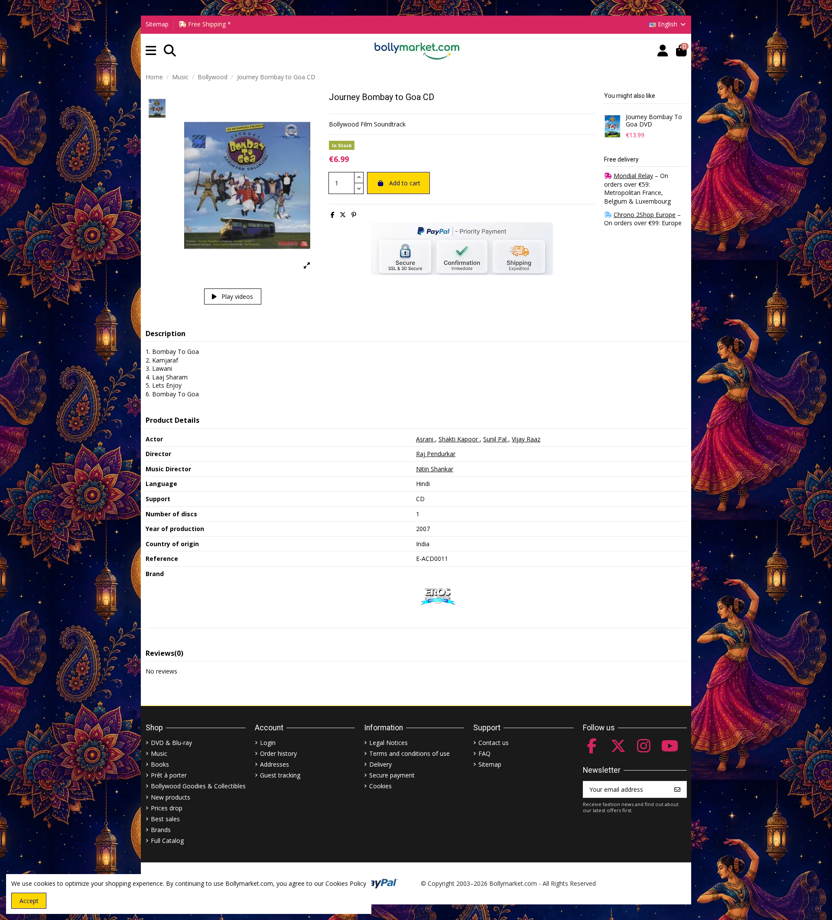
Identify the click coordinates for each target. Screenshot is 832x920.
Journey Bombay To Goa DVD (654, 120)
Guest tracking (280, 775)
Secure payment (392, 775)
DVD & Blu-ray (171, 743)
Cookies (380, 786)
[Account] (662, 50)
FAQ (484, 753)
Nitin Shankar (434, 469)
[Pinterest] (353, 215)
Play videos (236, 296)
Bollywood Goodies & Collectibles (198, 786)
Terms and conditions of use (409, 753)
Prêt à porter (169, 775)
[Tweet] (343, 215)
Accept (29, 901)
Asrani (425, 439)
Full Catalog (167, 840)
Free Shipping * (208, 24)
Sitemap (157, 24)
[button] (151, 50)
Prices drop (166, 808)
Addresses (274, 764)
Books (160, 764)
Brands (161, 830)
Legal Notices (388, 743)
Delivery (380, 764)
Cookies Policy (345, 883)
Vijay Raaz (526, 439)
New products (170, 797)
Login (268, 743)
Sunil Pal (495, 439)
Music (159, 753)
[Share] (333, 215)
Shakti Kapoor (459, 439)
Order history (278, 753)
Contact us (493, 743)
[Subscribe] (677, 789)
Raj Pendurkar (435, 454)
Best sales (165, 819)
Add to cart (404, 183)
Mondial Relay (633, 176)
